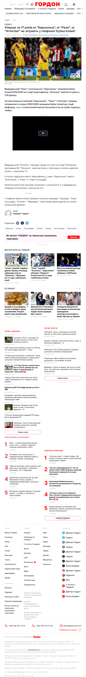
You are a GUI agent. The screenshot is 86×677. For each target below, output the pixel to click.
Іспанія (18, 228)
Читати (73, 237)
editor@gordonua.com (72, 626)
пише (19, 107)
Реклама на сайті (12, 597)
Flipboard (70, 575)
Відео (26, 571)
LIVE (26, 558)
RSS (68, 580)
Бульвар (70, 9)
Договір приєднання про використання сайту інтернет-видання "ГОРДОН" (33, 616)
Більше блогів (63, 378)
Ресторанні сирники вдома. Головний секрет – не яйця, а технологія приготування (24, 493)
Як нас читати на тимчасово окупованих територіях (12, 609)
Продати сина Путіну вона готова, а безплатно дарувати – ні (62, 342)
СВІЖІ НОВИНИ (12, 331)
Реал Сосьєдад (59, 228)
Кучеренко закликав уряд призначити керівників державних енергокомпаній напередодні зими (20, 397)
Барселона (9, 228)
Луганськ (47, 564)
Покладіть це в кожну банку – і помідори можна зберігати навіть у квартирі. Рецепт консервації (23, 456)
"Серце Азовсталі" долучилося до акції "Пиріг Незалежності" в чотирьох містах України (21, 379)
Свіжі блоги (51, 328)
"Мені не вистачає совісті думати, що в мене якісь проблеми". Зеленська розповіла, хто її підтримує (25, 468)
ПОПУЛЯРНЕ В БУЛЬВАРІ (17, 437)
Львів (45, 537)
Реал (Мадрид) (29, 228)
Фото (26, 567)
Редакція (8, 592)
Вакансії (8, 588)
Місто (45, 528)
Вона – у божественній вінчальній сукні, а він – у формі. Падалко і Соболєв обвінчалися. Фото (23, 445)
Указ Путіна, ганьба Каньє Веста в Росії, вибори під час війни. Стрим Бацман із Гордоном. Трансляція (22, 368)
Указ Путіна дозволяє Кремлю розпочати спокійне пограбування (61, 351)
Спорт (14, 20)
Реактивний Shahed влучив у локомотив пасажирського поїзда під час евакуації (65, 483)
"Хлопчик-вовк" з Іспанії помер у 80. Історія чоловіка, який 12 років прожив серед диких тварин (65, 458)
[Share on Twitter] (22, 223)
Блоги (61, 9)
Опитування (29, 576)
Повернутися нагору (68, 630)
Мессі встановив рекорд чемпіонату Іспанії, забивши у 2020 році (68, 270)
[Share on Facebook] (17, 223)
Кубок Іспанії (71, 228)
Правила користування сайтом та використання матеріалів (33, 595)
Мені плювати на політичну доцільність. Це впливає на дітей (60, 359)
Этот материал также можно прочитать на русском (46, 35)
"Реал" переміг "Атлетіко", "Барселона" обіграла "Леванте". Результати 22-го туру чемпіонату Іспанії (42, 273)
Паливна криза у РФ (14, 13)
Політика (8, 537)
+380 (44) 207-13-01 (16, 626)
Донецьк (46, 546)
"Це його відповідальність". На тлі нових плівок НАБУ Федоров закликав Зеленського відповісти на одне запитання (65, 471)
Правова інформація (13, 601)
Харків (45, 551)
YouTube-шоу (29, 580)
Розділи (27, 528)
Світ (6, 546)
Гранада (48, 228)
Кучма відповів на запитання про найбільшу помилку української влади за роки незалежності (65, 509)
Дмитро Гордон (73, 533)
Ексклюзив (28, 562)
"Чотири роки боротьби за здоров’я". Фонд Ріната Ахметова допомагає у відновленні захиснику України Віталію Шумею (22, 357)
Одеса (45, 542)
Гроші (7, 542)
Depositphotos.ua (34, 650)
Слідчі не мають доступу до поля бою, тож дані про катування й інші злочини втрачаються (62, 369)
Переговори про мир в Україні (38, 13)
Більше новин (23, 432)
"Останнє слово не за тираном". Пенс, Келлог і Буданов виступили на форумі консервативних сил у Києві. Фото (65, 496)
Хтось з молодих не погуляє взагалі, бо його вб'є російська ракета (60, 333)
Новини (8, 9)
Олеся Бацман (72, 566)
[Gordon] (47, 4)
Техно (7, 560)
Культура (8, 555)
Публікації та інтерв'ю (24, 9)
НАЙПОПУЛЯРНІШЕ (53, 451)
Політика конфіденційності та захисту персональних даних (32, 605)
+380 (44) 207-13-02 (44, 626)
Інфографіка (10, 573)
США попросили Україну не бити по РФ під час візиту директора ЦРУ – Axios (22, 349)
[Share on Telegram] (27, 223)
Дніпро (46, 555)
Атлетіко (40, 228)
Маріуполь (47, 560)
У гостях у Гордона (47, 9)
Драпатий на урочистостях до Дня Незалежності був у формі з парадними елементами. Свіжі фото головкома (24, 480)
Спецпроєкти (29, 585)
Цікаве (7, 578)
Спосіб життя (10, 564)
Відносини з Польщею (64, 13)
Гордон (7, 20)
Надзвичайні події (12, 569)
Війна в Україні (11, 533)
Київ (45, 533)
